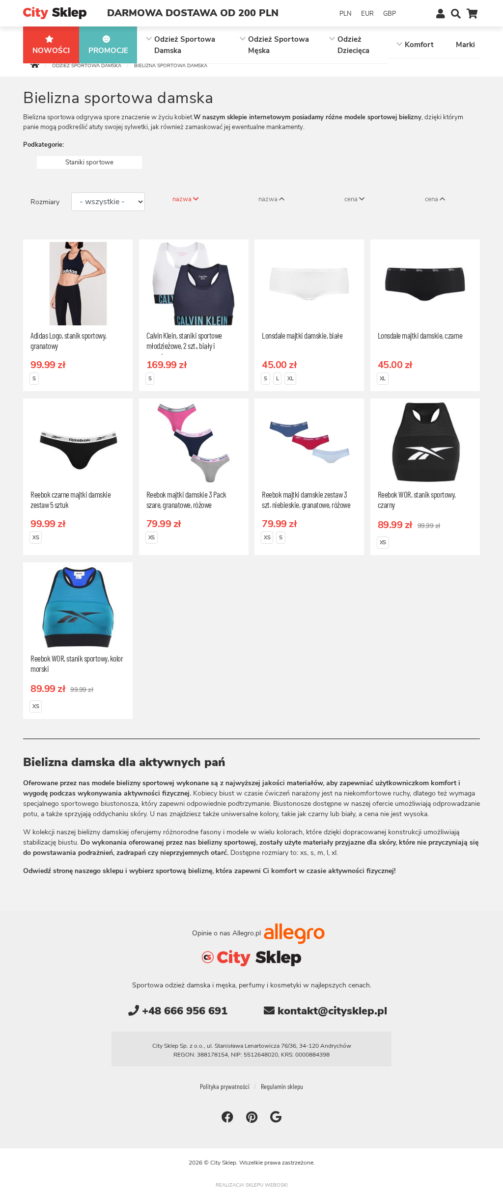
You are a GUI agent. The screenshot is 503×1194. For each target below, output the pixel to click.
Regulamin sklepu (282, 1086)
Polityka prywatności (225, 1086)
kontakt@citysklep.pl (331, 1011)
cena (351, 199)
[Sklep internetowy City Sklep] (54, 12)
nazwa (182, 199)
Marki (465, 45)
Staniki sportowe (89, 162)
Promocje (108, 50)
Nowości (51, 50)
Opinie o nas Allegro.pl (227, 932)
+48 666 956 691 (183, 1011)
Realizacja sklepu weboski (252, 1185)
